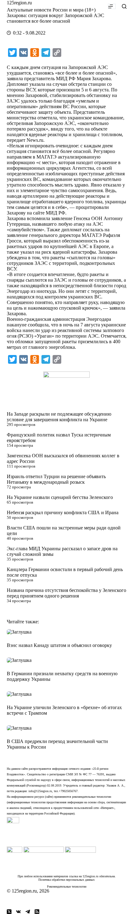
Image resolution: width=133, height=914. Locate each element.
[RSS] (37, 911)
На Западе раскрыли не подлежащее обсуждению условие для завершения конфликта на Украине (59, 416)
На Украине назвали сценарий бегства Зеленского (60, 497)
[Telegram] (27, 911)
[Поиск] (124, 6)
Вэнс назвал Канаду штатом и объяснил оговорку (59, 645)
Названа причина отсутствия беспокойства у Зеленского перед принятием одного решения (66, 593)
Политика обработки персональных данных (66, 879)
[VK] (18, 911)
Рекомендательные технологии (66, 886)
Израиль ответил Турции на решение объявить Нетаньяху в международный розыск (56, 479)
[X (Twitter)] (9, 911)
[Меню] (112, 6)
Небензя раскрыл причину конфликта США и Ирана (62, 512)
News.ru (35, 140)
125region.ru (19, 2)
